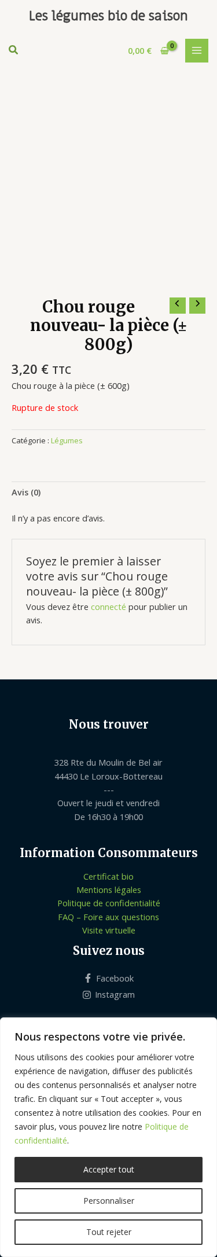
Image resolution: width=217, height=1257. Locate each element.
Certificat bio (108, 876)
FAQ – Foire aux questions (108, 916)
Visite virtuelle (108, 930)
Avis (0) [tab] (26, 492)
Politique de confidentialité (108, 903)
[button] (14, 51)
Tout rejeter (108, 1231)
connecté (108, 606)
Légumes (67, 440)
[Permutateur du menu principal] (196, 50)
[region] (108, 1137)
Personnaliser (108, 1200)
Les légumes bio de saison (108, 16)
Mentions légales (108, 889)
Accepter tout (108, 1169)
